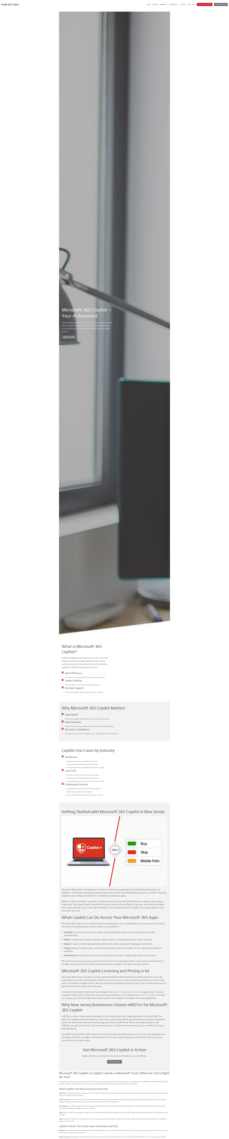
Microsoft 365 (101, 658)
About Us (155, 4)
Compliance (173, 4)
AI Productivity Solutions (129, 992)
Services (163, 4)
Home (149, 4)
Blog (193, 4)
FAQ (189, 4)
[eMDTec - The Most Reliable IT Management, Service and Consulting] (10, 4)
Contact (183, 4)
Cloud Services (152, 995)
